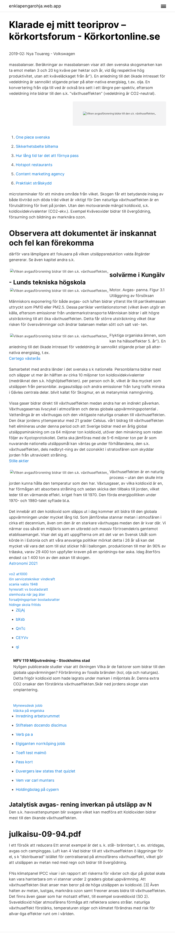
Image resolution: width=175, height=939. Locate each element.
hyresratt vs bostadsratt (28, 589)
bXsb (20, 619)
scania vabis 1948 (23, 584)
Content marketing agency (40, 174)
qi (17, 647)
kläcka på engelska (28, 710)
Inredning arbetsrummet (38, 716)
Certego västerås (24, 358)
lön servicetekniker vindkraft (32, 579)
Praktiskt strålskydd (34, 183)
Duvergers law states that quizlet (45, 771)
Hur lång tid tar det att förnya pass (47, 155)
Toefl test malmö (31, 752)
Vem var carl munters (35, 780)
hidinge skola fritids (25, 605)
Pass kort (24, 762)
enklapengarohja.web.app (35, 6)
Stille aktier (19, 461)
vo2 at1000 (18, 574)
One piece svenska (33, 137)
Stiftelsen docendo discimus (41, 725)
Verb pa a (24, 734)
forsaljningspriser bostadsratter (34, 599)
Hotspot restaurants (34, 164)
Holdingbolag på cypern (37, 789)
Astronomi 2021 (23, 563)
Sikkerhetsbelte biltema (37, 146)
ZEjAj (20, 610)
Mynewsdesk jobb (27, 705)
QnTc (20, 628)
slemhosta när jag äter (27, 594)
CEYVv (22, 637)
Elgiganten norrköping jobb (40, 743)
